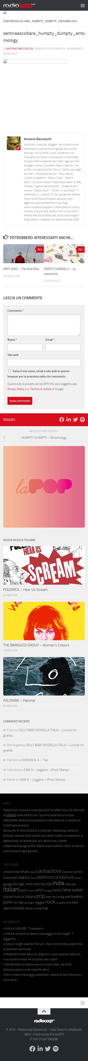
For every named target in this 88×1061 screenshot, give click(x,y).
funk (70, 877)
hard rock (33, 884)
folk (62, 877)
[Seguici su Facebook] (61, 419)
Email (50, 340)
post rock (51, 896)
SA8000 (11, 815)
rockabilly (61, 902)
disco (33, 877)
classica (67, 872)
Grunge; (19, 884)
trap (45, 908)
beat (17, 872)
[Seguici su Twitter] (75, 419)
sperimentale (13, 908)
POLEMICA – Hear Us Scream (25, 589)
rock (50, 901)
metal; (57, 890)
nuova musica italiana (19, 896)
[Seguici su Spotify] (82, 419)
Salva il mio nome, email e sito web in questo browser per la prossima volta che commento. (38, 373)
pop (40, 895)
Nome (12, 340)
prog (61, 897)
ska (69, 902)
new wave (72, 890)
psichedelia (74, 896)
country (78, 872)
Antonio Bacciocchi (19, 48)
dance (24, 877)
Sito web (13, 355)
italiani (11, 889)
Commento (15, 311)
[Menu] (82, 5)
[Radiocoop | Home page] (25, 5)
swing (37, 908)
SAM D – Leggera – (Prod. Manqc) (46, 770)
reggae (40, 902)
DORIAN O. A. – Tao (35, 760)
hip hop (46, 884)
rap (20, 902)
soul (75, 902)
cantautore (49, 871)
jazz (23, 890)
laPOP (39, 890)
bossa (32, 872)
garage (7, 884)
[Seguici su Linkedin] (68, 419)
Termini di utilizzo (40, 389)
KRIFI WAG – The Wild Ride (21, 269)
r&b (15, 902)
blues (25, 871)
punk (7, 902)
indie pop (70, 884)
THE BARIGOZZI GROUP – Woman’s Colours (36, 645)
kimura (31, 890)
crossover (10, 877)
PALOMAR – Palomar (19, 700)
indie (58, 883)
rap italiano (29, 902)
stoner (29, 908)
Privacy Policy (16, 389)
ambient (8, 872)
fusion (78, 877)
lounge (47, 890)
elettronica (47, 877)
